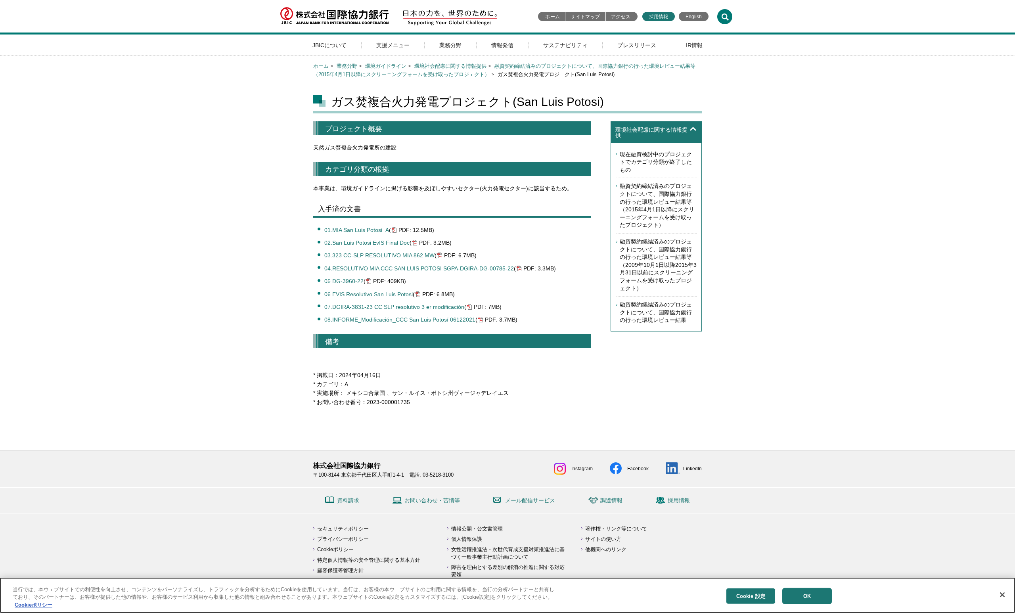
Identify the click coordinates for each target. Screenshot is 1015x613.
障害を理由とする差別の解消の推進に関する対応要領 (508, 570)
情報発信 (502, 45)
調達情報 (611, 500)
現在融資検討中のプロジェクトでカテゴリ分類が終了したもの (656, 162)
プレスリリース (636, 45)
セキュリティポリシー (343, 529)
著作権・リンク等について (616, 529)
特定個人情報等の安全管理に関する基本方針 (368, 560)
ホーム (552, 16)
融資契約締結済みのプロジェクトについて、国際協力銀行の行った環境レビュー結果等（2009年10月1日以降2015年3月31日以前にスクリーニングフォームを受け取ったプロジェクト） (658, 264)
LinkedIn (692, 468)
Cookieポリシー (335, 549)
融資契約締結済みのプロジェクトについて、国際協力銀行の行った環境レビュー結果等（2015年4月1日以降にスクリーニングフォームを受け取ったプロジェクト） (657, 205)
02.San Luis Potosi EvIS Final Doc (367, 242)
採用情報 (658, 16)
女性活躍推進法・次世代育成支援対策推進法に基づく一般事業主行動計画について (508, 552)
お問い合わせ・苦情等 (432, 500)
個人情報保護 (466, 539)
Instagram (582, 468)
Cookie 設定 (751, 596)
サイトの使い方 (603, 539)
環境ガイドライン (385, 66)
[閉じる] (1002, 594)
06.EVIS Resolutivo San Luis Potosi (368, 294)
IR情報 (694, 45)
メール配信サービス (530, 500)
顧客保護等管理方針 (340, 570)
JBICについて (329, 45)
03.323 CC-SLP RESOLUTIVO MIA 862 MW (379, 255)
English (694, 16)
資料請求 (348, 500)
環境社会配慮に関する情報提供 (450, 66)
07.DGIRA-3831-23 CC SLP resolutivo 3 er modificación (394, 307)
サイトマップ (585, 16)
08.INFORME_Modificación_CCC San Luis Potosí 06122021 (399, 319)
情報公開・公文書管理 (477, 529)
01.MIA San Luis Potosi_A (356, 230)
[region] (507, 595)
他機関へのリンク (605, 549)
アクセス (620, 16)
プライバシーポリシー (343, 539)
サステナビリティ (565, 45)
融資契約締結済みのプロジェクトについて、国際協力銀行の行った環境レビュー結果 (656, 312)
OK (807, 596)
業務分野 (450, 45)
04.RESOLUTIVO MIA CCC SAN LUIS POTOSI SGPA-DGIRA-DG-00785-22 (419, 268)
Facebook (638, 468)
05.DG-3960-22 (344, 281)
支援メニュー (393, 45)
